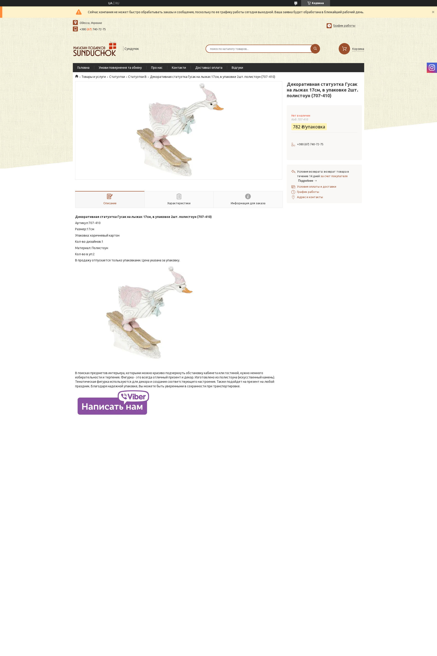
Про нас (157, 67)
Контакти (179, 67)
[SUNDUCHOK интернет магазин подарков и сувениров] (96, 48)
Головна (83, 67)
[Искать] (315, 49)
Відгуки (237, 67)
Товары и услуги (93, 77)
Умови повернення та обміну (120, 67)
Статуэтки (117, 77)
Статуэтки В (137, 77)
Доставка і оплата (208, 67)
